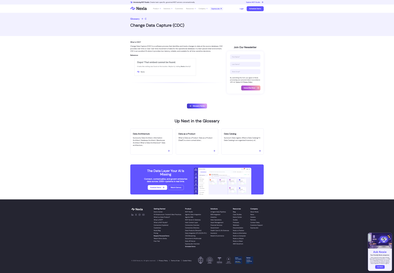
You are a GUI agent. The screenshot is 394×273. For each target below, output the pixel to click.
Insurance (214, 233)
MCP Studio (189, 212)
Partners (253, 220)
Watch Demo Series (160, 238)
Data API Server (190, 241)
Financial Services (216, 225)
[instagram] (140, 215)
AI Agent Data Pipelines (218, 212)
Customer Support (256, 225)
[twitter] (136, 215)
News (252, 214)
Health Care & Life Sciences (220, 230)
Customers (157, 228)
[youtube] (143, 215)
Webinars (236, 225)
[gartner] (238, 260)
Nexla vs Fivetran (238, 230)
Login (242, 9)
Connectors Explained (161, 225)
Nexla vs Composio (239, 236)
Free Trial (157, 241)
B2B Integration (215, 214)
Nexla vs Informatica (239, 233)
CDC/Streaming (190, 236)
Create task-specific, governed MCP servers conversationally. (164, 2)
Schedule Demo (255, 9)
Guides (235, 220)
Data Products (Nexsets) (193, 230)
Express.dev (254, 228)
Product (156, 9)
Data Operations (216, 220)
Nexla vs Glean (238, 241)
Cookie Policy (187, 261)
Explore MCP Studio (253, 2)
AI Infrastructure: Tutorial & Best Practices (167, 214)
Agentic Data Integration (193, 214)
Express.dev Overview (192, 244)
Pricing (156, 233)
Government (215, 228)
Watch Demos (176, 187)
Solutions (167, 9)
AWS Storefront (238, 244)
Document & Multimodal (193, 238)
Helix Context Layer (191, 222)
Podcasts (236, 222)
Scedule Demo (155, 187)
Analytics (214, 217)
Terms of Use (175, 261)
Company (202, 9)
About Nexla (254, 212)
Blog (234, 212)
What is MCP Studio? (161, 222)
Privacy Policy (247, 82)
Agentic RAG (189, 217)
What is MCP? (158, 220)
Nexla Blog (157, 230)
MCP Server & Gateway (193, 220)
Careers (253, 217)
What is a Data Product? (162, 217)
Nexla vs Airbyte (238, 238)
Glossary (135, 18)
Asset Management (217, 222)
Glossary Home (199, 106)
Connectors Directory (192, 228)
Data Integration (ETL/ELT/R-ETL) (196, 233)
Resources (190, 9)
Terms (238, 82)
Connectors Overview (192, 225)
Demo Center (158, 212)
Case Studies (237, 214)
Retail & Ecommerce (217, 236)
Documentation (238, 228)
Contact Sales (255, 222)
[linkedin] (132, 215)
